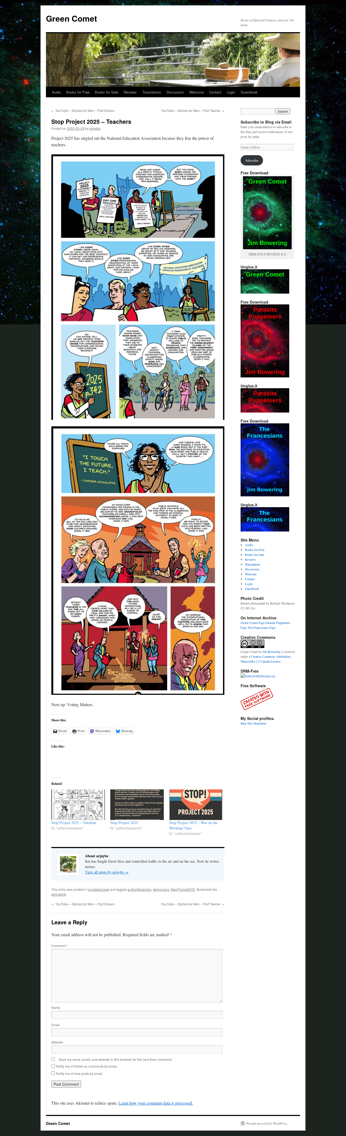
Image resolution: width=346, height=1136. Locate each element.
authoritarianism (139, 889)
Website (57, 1042)
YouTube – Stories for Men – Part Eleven (83, 110)
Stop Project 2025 (124, 822)
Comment (59, 945)
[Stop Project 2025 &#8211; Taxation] (78, 804)
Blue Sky (246, 723)
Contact (215, 92)
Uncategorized (98, 889)
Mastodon (259, 723)
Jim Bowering (271, 651)
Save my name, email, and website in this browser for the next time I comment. (116, 1059)
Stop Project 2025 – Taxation (73, 822)
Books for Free (77, 92)
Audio (56, 92)
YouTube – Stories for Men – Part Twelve (192, 110)
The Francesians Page (261, 627)
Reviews (130, 92)
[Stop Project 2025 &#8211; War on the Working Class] (196, 804)
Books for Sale (106, 92)
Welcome (196, 92)
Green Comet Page (253, 622)
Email (55, 1024)
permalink (58, 894)
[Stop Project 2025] (137, 804)
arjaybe (95, 128)
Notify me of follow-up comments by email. (87, 1066)
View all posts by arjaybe (106, 872)
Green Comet (71, 18)
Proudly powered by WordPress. (267, 1123)
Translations (151, 92)
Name (55, 1007)
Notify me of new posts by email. (79, 1073)
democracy (161, 889)
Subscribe (251, 160)
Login (231, 92)
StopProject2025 (183, 889)
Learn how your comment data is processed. (155, 1103)
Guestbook (249, 92)
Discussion (175, 92)
